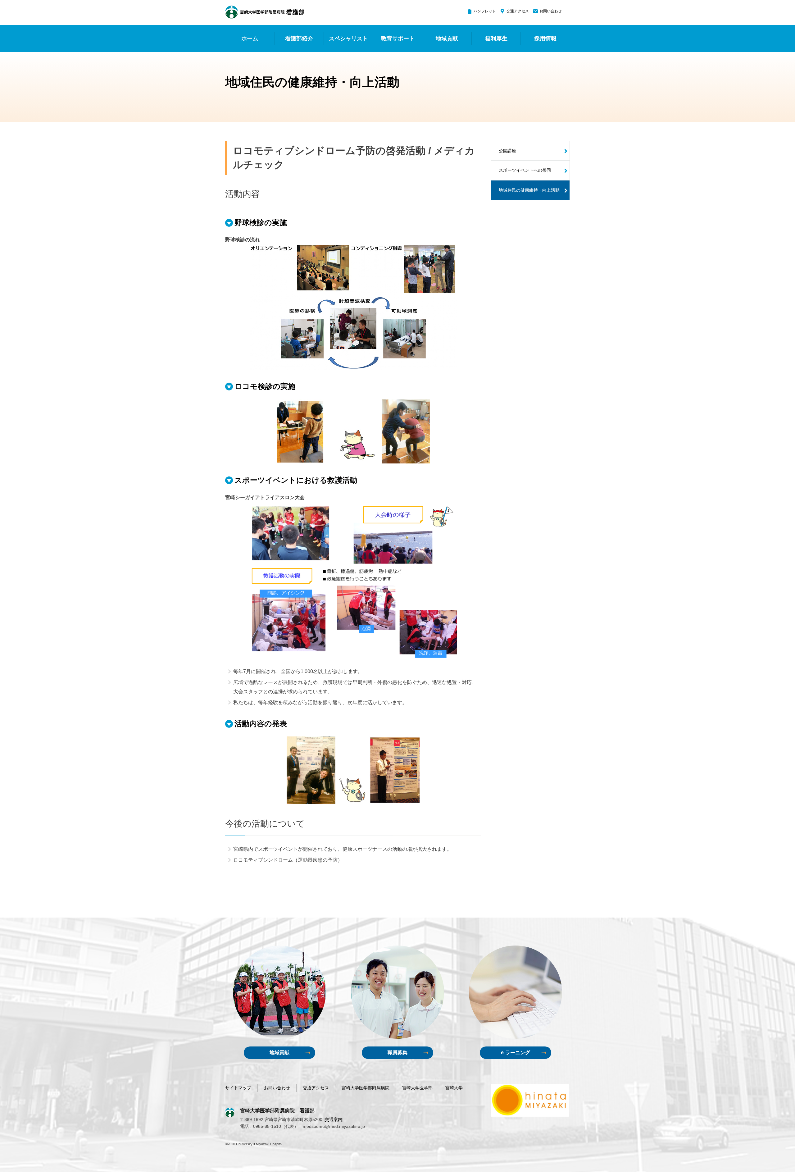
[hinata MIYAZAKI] (530, 1100)
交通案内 (333, 1119)
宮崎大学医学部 (417, 1087)
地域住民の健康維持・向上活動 (529, 190)
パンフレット (485, 11)
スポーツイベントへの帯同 (525, 170)
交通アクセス (518, 11)
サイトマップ (238, 1087)
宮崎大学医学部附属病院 (365, 1087)
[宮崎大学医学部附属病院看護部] (264, 12)
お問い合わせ (550, 11)
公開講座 (507, 150)
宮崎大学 (454, 1087)
